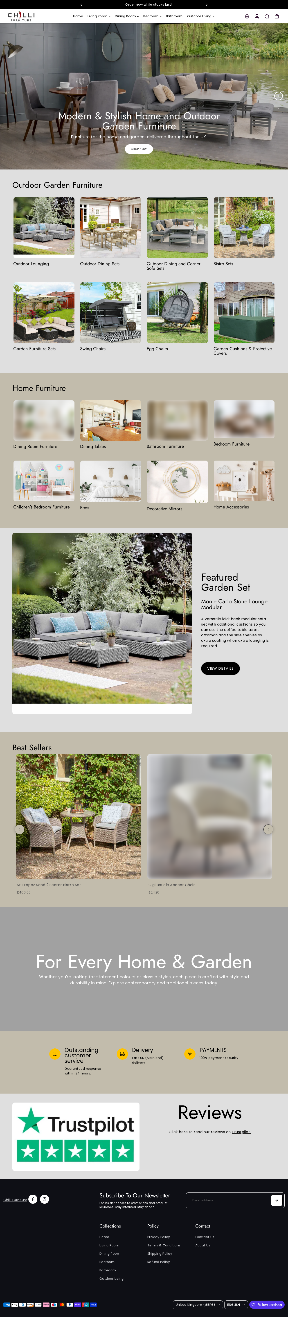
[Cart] (276, 16)
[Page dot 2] (278, 108)
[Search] (266, 16)
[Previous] (81, 4)
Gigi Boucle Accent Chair (171, 884)
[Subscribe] (277, 1200)
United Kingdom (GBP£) (195, 1304)
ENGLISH (233, 1304)
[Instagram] (44, 1199)
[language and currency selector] (247, 16)
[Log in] (256, 16)
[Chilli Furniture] (35, 16)
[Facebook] (32, 1199)
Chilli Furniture (15, 1200)
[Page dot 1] (278, 96)
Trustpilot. (241, 1131)
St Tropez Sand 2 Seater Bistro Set (49, 884)
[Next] (206, 4)
